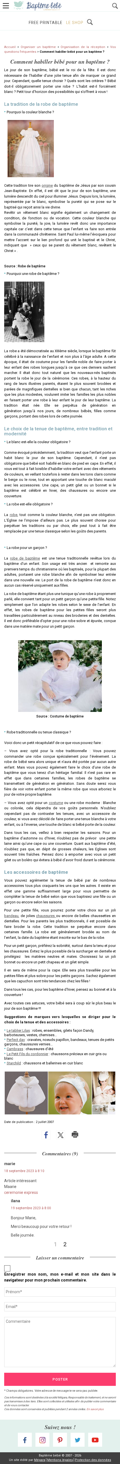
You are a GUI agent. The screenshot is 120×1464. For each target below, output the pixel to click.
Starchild (14, 1063)
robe (13, 515)
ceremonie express (21, 1192)
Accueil (10, 47)
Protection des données (93, 1460)
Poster (60, 1379)
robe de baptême (25, 558)
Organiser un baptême (38, 47)
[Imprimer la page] (75, 1134)
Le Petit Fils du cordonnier (27, 1054)
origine (47, 185)
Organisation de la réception (83, 47)
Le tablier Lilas (18, 1030)
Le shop (74, 22)
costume (56, 803)
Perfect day (16, 1040)
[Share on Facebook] (46, 1135)
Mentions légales (60, 1460)
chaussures (46, 916)
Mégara (39, 1460)
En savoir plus (95, 1409)
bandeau (11, 916)
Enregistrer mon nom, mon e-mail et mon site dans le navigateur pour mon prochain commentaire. (60, 1277)
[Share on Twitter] (60, 1135)
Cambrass (15, 1049)
